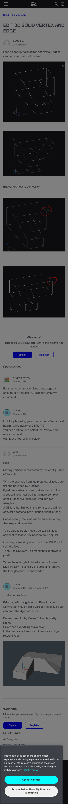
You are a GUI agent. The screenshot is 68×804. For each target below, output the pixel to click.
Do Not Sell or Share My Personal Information (31, 791)
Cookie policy (31, 770)
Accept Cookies (31, 780)
